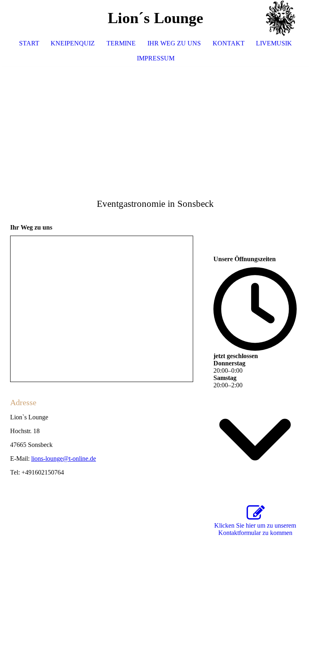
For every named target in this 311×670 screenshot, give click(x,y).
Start (29, 43)
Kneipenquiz (73, 43)
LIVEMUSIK (274, 43)
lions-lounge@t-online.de (63, 458)
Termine (121, 43)
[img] (280, 18)
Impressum (156, 58)
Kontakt (229, 43)
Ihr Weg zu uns (174, 43)
